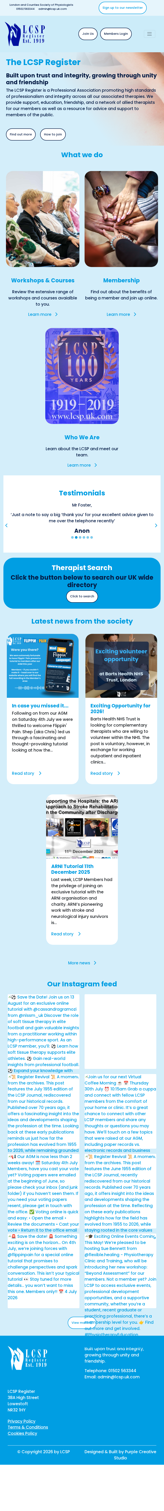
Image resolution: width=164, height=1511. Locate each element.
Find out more (21, 134)
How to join (53, 134)
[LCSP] (24, 34)
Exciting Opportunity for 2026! (121, 727)
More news (79, 981)
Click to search (82, 615)
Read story (23, 792)
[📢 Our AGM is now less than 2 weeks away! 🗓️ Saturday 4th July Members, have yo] (43, 1233)
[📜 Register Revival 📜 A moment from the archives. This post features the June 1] (120, 1230)
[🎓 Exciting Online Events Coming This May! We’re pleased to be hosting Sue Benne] (120, 1310)
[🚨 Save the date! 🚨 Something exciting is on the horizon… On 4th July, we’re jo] (43, 1285)
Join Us (88, 34)
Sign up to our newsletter (122, 8)
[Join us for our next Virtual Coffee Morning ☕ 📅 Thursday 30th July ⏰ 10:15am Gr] (120, 1163)
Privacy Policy (21, 1440)
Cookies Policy (22, 1452)
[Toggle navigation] (149, 34)
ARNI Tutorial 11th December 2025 (72, 887)
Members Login (116, 34)
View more (80, 1341)
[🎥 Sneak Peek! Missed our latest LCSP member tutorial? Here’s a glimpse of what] (120, 1086)
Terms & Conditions (28, 1446)
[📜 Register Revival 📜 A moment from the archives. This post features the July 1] (43, 1154)
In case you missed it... (40, 724)
